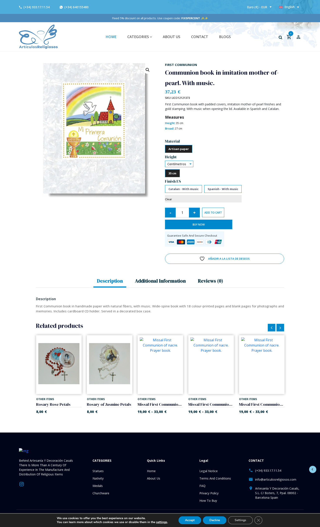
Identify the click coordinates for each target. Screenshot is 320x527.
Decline (214, 520)
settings (161, 522)
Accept (190, 520)
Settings (240, 520)
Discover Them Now (160, 292)
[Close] (205, 225)
